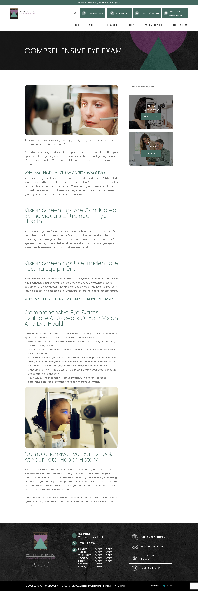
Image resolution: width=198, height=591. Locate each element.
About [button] (93, 25)
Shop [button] (131, 25)
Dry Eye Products (95, 13)
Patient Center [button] (153, 25)
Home (77, 25)
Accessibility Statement (90, 586)
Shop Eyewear (122, 13)
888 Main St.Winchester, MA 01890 (90, 535)
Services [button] (112, 25)
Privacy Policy (109, 586)
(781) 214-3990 (153, 13)
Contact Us (180, 25)
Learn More (151, 116)
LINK (131, 534)
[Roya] (166, 586)
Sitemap (122, 586)
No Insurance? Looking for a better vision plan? (99, 2)
